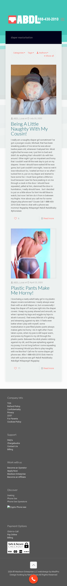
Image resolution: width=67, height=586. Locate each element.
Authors (43, 53)
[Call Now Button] (33, 579)
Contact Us (12, 446)
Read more (49, 218)
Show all (50, 56)
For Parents (12, 418)
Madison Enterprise (16, 474)
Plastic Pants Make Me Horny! (30, 290)
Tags (30, 53)
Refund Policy (13, 406)
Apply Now (12, 471)
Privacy (10, 412)
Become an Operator (17, 468)
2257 (9, 415)
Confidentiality (14, 409)
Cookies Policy (14, 422)
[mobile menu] (62, 19)
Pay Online (12, 534)
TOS (9, 403)
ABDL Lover (19, 118)
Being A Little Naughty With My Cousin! (29, 128)
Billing (10, 449)
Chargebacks (13, 443)
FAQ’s (10, 440)
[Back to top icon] (33, 565)
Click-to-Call (13, 531)
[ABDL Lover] (33, 19)
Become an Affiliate (16, 477)
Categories (18, 53)
